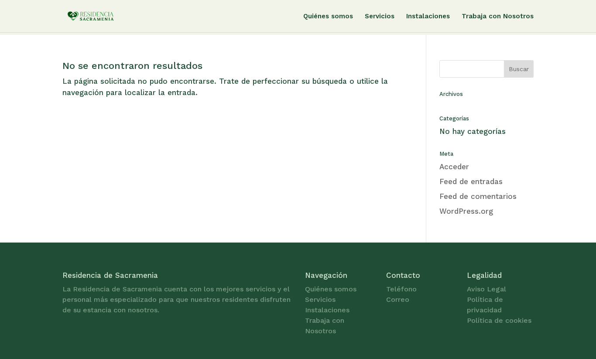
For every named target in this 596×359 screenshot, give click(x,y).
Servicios (379, 16)
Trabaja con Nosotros (498, 16)
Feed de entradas (471, 181)
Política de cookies (499, 320)
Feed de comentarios (478, 196)
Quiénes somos (328, 16)
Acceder (454, 166)
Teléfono (401, 289)
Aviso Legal (486, 289)
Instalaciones (428, 16)
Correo (397, 299)
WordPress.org (466, 211)
